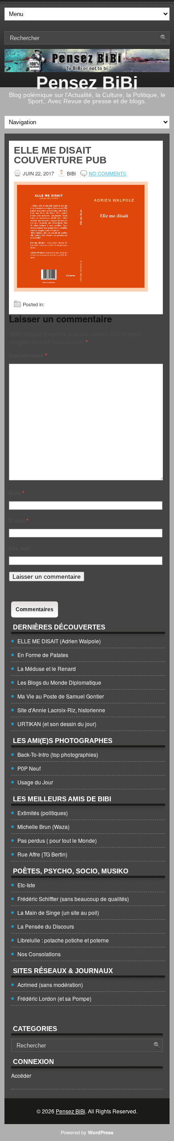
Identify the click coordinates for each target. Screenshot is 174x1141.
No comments (107, 173)
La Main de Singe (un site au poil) (58, 912)
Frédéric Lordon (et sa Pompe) (54, 998)
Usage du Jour (35, 782)
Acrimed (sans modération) (50, 984)
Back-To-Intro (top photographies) (57, 754)
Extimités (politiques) (42, 812)
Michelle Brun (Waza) (43, 826)
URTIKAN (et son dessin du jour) (56, 723)
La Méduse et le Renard (46, 668)
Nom (17, 493)
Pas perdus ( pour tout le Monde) (57, 840)
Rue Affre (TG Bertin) (42, 854)
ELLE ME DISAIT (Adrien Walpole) (59, 641)
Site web (19, 548)
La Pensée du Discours (45, 926)
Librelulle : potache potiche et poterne (63, 940)
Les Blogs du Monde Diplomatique (59, 682)
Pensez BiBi (87, 83)
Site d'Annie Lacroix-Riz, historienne (61, 710)
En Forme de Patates (42, 654)
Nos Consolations (39, 954)
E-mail (19, 520)
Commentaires (35, 609)
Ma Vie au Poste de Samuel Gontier (60, 696)
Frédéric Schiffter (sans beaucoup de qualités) (73, 898)
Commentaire (28, 355)
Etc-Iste (26, 885)
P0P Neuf (29, 768)
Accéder (21, 1075)
